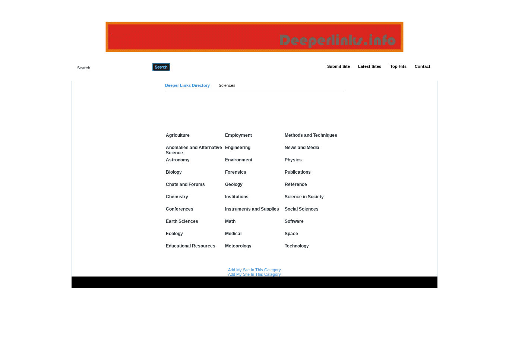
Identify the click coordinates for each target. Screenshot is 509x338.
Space (291, 233)
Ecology (174, 233)
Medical (233, 233)
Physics (293, 159)
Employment (238, 135)
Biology (174, 172)
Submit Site (338, 66)
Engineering (237, 147)
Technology (297, 246)
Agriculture (178, 135)
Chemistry (177, 196)
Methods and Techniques (311, 135)
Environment (238, 159)
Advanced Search (189, 67)
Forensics (235, 172)
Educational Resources (190, 246)
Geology (234, 184)
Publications (298, 172)
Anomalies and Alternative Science (194, 150)
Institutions (237, 196)
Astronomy (178, 159)
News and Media (302, 147)
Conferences (179, 209)
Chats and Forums (185, 184)
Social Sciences (302, 209)
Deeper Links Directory (187, 85)
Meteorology (238, 246)
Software (294, 221)
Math (230, 221)
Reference (296, 184)
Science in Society (304, 196)
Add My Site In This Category (254, 270)
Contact (422, 66)
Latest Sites (369, 66)
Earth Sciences (182, 221)
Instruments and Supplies (252, 209)
